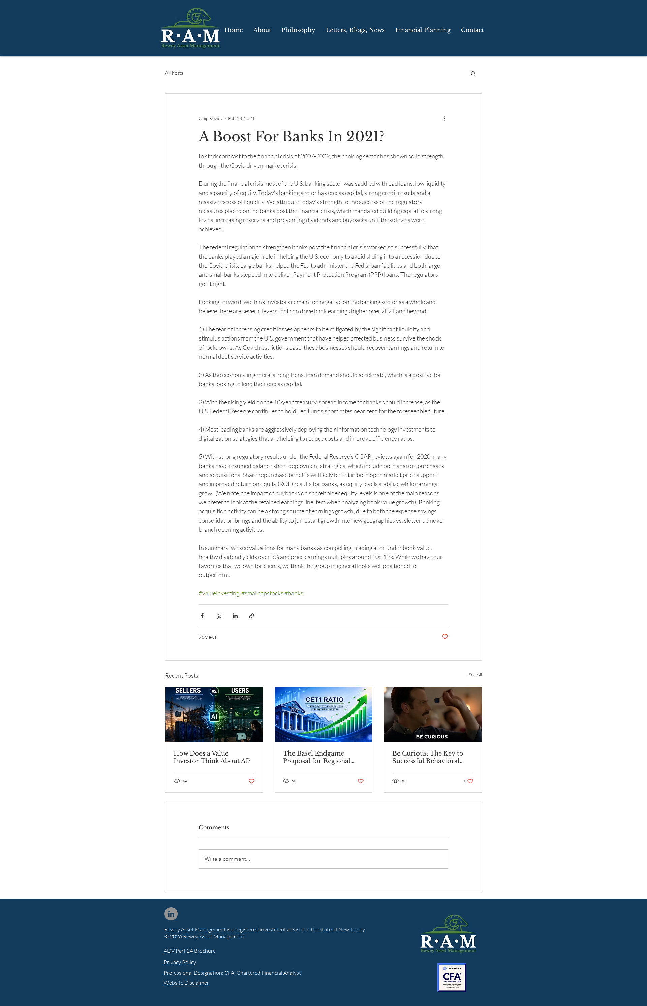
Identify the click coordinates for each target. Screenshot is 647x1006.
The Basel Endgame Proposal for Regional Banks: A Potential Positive (323, 757)
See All (475, 674)
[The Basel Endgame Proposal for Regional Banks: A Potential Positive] (323, 714)
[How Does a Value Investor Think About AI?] (214, 714)
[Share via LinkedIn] (235, 616)
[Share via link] (251, 616)
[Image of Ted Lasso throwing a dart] (433, 714)
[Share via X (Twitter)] (218, 616)
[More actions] (444, 118)
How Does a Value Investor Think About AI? (212, 757)
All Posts (174, 73)
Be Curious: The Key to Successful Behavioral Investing (427, 757)
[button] (355, 30)
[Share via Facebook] (202, 616)
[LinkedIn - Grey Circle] (171, 913)
